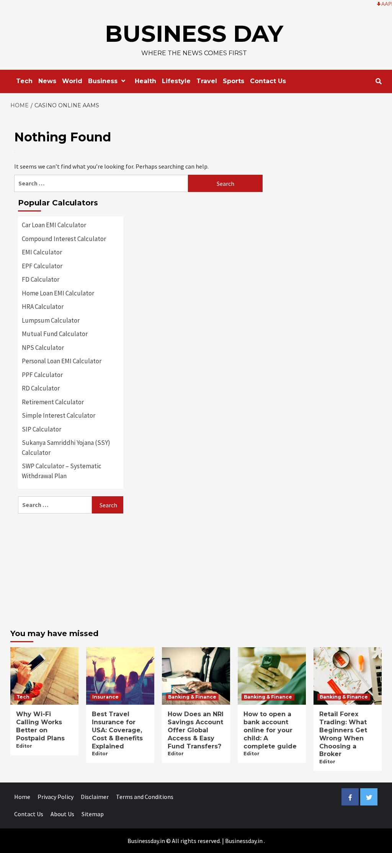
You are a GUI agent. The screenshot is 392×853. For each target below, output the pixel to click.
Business (103, 81)
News (47, 81)
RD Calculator (41, 388)
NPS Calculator (43, 347)
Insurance (105, 697)
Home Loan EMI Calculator (58, 293)
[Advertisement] (70, 569)
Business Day (194, 34)
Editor (24, 746)
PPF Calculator (42, 375)
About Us (62, 814)
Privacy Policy (56, 797)
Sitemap (93, 814)
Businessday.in (244, 841)
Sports (233, 81)
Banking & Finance (192, 697)
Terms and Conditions (144, 797)
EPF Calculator (42, 266)
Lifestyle (176, 81)
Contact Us (268, 81)
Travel (206, 81)
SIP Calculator (41, 429)
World (72, 81)
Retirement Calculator (53, 402)
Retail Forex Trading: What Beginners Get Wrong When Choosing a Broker (343, 734)
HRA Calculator (43, 306)
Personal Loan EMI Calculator (61, 361)
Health (145, 81)
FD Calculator (40, 279)
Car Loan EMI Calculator (54, 225)
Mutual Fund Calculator (55, 334)
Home (22, 797)
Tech (24, 81)
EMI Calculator (42, 252)
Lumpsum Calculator (51, 320)
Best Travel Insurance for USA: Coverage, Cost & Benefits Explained (117, 730)
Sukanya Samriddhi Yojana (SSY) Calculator (66, 447)
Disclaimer (95, 797)
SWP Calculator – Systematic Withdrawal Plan (61, 471)
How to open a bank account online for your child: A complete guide (270, 730)
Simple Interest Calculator (58, 415)
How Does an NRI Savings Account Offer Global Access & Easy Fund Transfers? (196, 730)
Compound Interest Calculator (64, 239)
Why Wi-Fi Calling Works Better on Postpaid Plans (40, 725)
